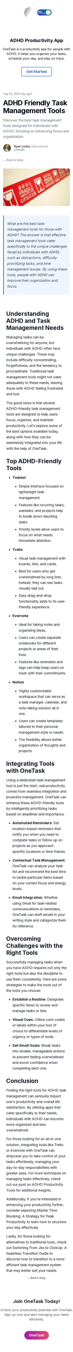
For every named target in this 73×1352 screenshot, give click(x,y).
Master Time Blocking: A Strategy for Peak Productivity (31, 1216)
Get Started (36, 72)
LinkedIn (19, 149)
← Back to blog (13, 160)
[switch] (44, 12)
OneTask (39, 448)
